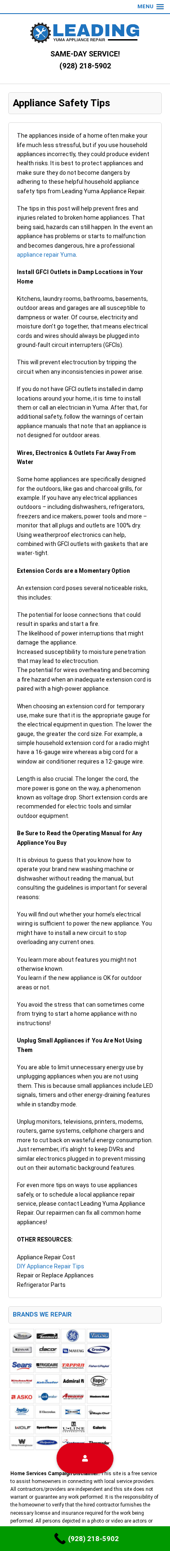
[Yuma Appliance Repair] (85, 32)
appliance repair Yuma (46, 254)
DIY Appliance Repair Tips (50, 1266)
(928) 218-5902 (85, 65)
